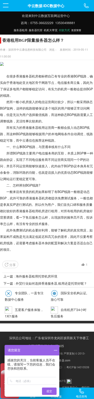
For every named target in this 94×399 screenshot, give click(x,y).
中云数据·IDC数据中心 (46, 5)
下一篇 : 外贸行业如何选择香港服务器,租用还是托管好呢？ (45, 283)
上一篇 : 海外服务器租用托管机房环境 (30, 276)
